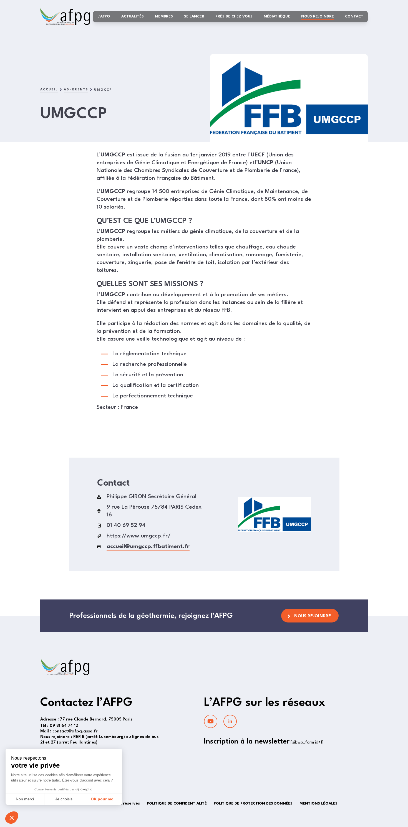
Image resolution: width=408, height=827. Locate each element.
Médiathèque (277, 16)
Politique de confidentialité (177, 803)
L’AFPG (103, 16)
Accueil (49, 89)
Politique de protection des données (253, 803)
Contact (354, 16)
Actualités (132, 16)
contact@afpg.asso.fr (74, 731)
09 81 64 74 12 (59, 726)
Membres (164, 16)
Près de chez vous (234, 16)
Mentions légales (318, 803)
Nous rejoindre (317, 16)
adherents (76, 89)
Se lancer (194, 16)
